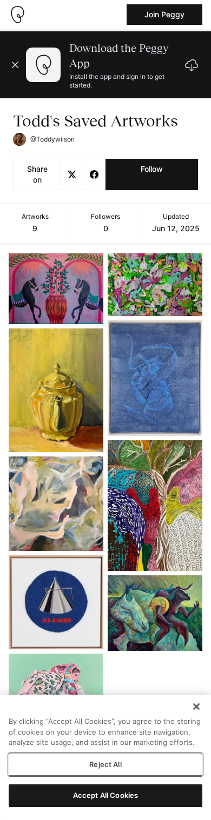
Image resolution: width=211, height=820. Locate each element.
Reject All (105, 764)
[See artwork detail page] (56, 288)
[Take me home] (17, 14)
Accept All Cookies (105, 795)
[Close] (196, 706)
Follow (152, 168)
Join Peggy (164, 14)
